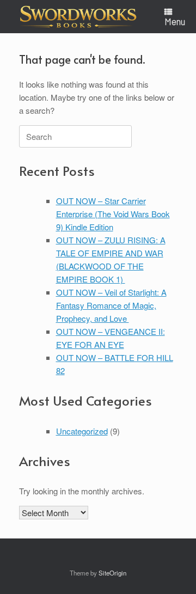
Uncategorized (82, 431)
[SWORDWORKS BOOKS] (78, 16)
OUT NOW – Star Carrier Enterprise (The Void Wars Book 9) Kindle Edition (113, 213)
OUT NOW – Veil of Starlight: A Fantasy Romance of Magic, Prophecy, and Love (111, 305)
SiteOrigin (112, 572)
